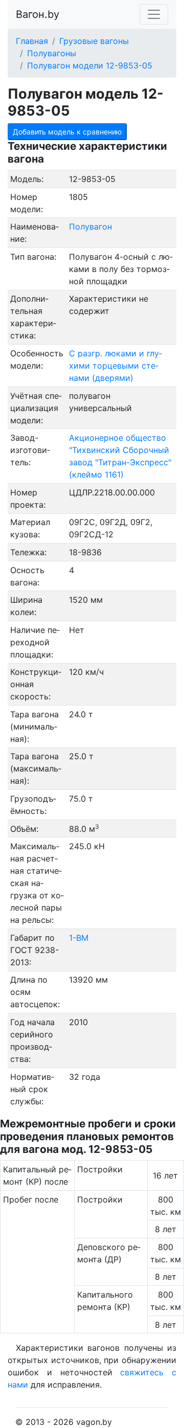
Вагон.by (37, 14)
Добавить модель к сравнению (67, 131)
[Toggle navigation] (154, 14)
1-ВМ (78, 938)
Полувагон (90, 226)
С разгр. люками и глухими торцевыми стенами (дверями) (115, 365)
